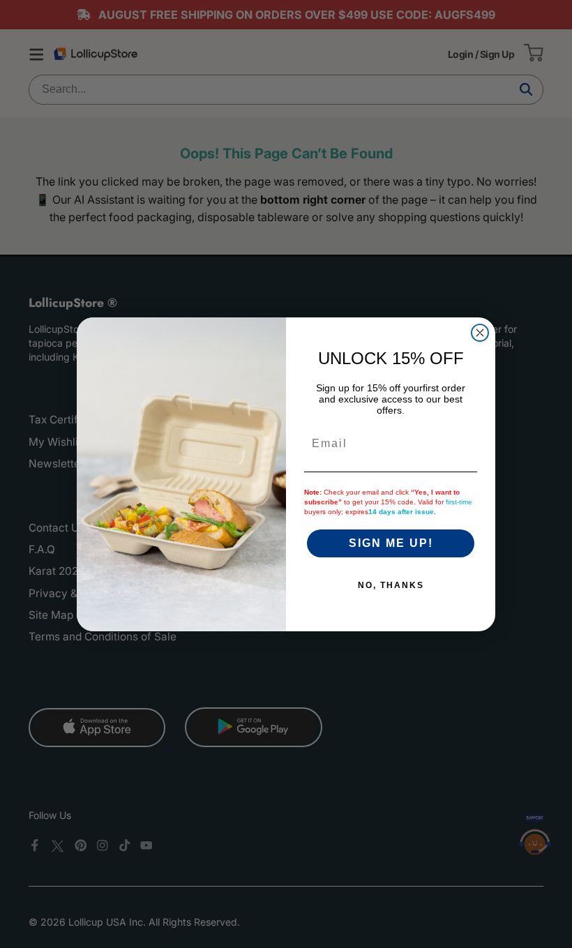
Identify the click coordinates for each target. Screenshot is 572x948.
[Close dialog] (480, 332)
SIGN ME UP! (391, 543)
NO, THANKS (391, 585)
